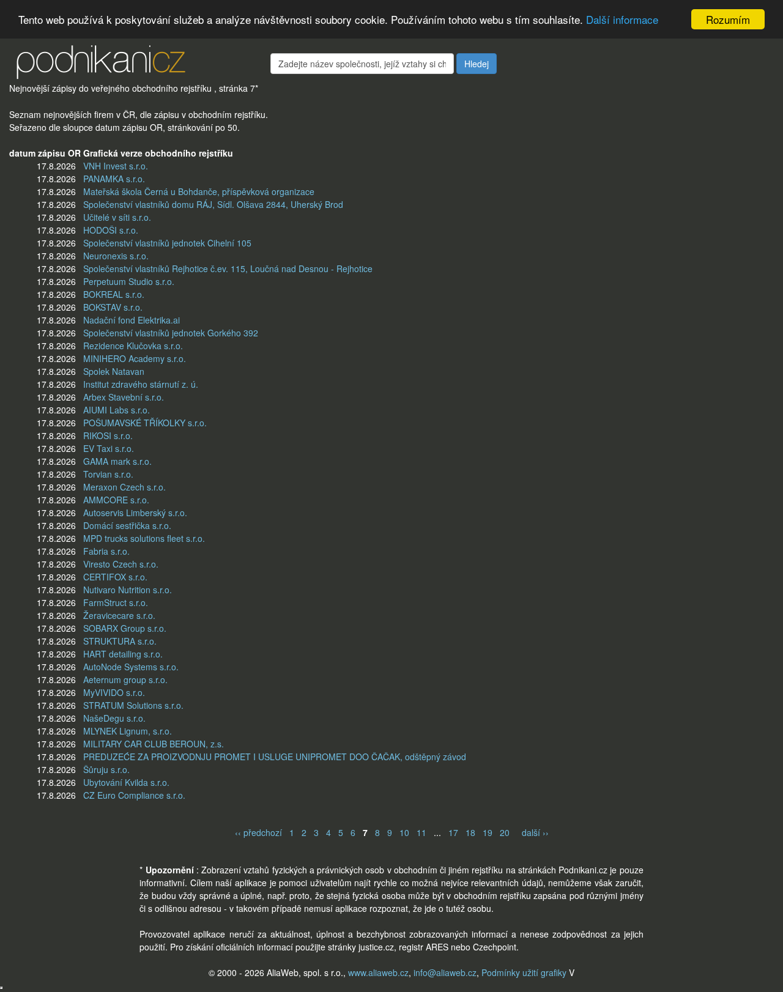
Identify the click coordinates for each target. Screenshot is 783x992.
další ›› (535, 832)
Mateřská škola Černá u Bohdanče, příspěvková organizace (198, 191)
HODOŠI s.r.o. (110, 230)
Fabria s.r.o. (106, 551)
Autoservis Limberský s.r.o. (135, 512)
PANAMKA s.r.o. (114, 178)
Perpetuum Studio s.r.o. (128, 281)
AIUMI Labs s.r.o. (116, 410)
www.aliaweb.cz (378, 972)
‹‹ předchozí (258, 832)
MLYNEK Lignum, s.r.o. (127, 731)
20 (505, 832)
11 (421, 832)
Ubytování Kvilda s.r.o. (126, 782)
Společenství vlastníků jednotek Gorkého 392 (170, 333)
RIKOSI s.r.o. (108, 435)
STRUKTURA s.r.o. (120, 641)
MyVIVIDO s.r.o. (114, 692)
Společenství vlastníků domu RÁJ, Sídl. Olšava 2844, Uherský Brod (213, 204)
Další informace (622, 20)
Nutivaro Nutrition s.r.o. (127, 589)
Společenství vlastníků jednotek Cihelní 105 (167, 243)
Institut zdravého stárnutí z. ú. (140, 384)
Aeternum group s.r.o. (125, 679)
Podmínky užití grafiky (523, 972)
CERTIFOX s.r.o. (115, 577)
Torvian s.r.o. (108, 474)
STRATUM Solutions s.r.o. (133, 705)
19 (487, 832)
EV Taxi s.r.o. (108, 448)
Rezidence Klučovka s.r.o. (133, 345)
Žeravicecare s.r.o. (119, 615)
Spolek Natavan (113, 371)
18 (470, 832)
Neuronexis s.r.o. (116, 256)
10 (404, 832)
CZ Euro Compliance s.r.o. (134, 795)
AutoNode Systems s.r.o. (131, 667)
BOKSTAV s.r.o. (113, 307)
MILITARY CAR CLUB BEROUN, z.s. (153, 744)
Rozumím (728, 19)
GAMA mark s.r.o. (117, 461)
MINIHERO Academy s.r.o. (134, 358)
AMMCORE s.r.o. (116, 500)
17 (453, 832)
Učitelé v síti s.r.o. (117, 217)
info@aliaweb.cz (445, 972)
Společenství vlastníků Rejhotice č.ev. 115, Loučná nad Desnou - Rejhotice (228, 268)
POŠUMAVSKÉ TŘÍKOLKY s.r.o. (145, 422)
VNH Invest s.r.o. (115, 166)
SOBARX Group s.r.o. (124, 628)
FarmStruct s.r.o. (115, 602)
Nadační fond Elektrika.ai (131, 320)
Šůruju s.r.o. (106, 769)
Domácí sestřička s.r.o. (127, 525)
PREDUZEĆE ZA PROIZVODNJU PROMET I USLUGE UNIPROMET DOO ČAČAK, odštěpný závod (274, 756)
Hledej (476, 63)
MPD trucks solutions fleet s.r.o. (144, 538)
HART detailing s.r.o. (123, 654)
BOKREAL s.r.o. (113, 294)
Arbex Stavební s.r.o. (123, 397)
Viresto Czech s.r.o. (120, 564)
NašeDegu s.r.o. (114, 718)
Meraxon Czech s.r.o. (124, 487)
